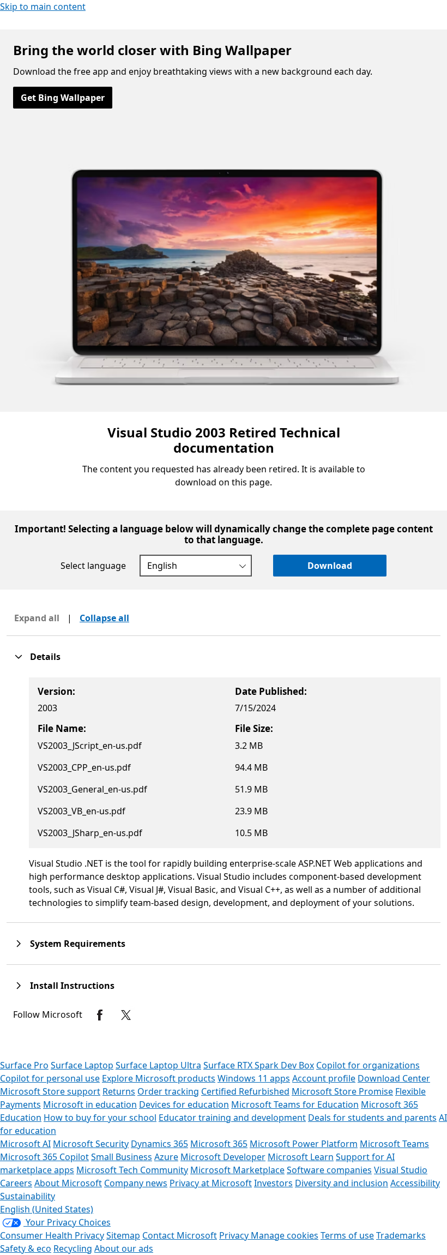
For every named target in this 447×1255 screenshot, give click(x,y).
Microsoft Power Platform (304, 1144)
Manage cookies (284, 1235)
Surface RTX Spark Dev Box (258, 1065)
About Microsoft (68, 1183)
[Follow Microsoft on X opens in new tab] (126, 1015)
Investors (273, 1183)
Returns (118, 1091)
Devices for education (184, 1104)
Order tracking (168, 1091)
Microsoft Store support (50, 1091)
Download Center (394, 1078)
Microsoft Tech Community (132, 1170)
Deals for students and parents (372, 1118)
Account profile (323, 1078)
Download (329, 566)
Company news (135, 1183)
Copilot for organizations (368, 1065)
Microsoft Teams (394, 1144)
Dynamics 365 (159, 1144)
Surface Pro (24, 1065)
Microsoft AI (25, 1144)
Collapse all (104, 618)
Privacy (235, 1235)
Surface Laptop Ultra (158, 1065)
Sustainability (27, 1196)
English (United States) (46, 1209)
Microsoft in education (90, 1104)
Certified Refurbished (245, 1091)
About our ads (123, 1248)
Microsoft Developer (222, 1157)
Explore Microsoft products (158, 1078)
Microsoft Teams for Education (295, 1104)
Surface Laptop (82, 1065)
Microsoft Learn (301, 1157)
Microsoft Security (91, 1144)
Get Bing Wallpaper (63, 98)
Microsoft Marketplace (237, 1170)
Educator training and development (232, 1118)
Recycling (72, 1248)
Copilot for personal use (50, 1078)
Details (45, 657)
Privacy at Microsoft (211, 1183)
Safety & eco (25, 1248)
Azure (166, 1157)
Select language (93, 566)
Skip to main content (43, 7)
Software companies (329, 1170)
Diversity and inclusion (341, 1183)
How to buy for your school (100, 1118)
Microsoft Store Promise (342, 1091)
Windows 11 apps (254, 1078)
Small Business (121, 1157)
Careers (16, 1183)
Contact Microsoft (179, 1235)
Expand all (36, 618)
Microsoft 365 (218, 1144)
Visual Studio (400, 1170)
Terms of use (347, 1235)
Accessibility (415, 1183)
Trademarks (401, 1235)
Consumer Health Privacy (52, 1235)
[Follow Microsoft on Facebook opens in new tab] (99, 1015)
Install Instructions (72, 986)
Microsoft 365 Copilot (44, 1157)
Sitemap (123, 1235)
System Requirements (77, 944)
